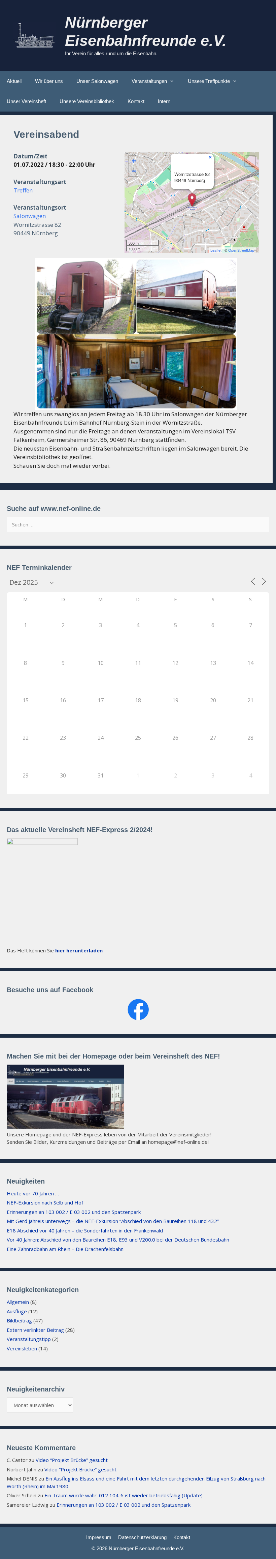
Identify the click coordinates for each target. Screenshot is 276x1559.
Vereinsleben (22, 1348)
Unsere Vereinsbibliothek (87, 101)
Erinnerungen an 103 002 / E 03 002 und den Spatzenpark (74, 1212)
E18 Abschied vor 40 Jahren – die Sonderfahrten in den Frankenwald (85, 1230)
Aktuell (14, 81)
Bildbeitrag (19, 1320)
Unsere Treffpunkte (209, 81)
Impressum (98, 1537)
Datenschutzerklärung (142, 1537)
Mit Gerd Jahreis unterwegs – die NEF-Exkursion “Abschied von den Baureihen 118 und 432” (113, 1221)
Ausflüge (17, 1311)
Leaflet (215, 250)
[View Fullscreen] (250, 161)
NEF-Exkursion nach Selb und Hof (45, 1202)
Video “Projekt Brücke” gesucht (72, 1460)
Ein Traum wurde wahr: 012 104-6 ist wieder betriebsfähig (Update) (123, 1495)
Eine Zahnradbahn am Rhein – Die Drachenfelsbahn (65, 1249)
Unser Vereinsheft (26, 101)
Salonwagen (29, 216)
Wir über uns (49, 81)
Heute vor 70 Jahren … (33, 1193)
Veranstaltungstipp (29, 1339)
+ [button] (134, 161)
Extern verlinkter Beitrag (35, 1329)
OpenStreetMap (241, 250)
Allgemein (18, 1301)
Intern (164, 101)
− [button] (134, 171)
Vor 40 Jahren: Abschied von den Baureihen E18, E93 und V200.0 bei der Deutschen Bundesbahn (118, 1239)
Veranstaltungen (149, 81)
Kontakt (136, 101)
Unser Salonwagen (97, 81)
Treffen (23, 190)
